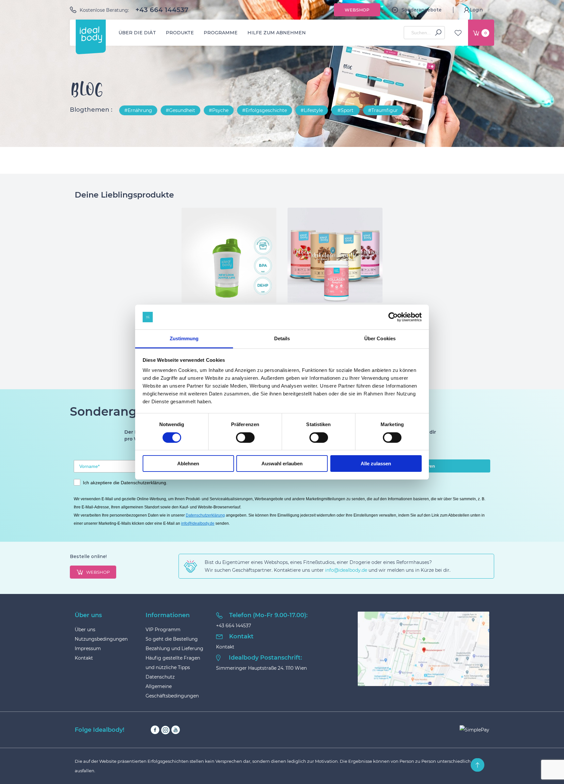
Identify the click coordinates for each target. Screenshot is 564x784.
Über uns (85, 629)
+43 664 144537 (161, 10)
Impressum (88, 648)
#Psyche (218, 110)
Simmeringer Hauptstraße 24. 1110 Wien (261, 668)
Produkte (180, 33)
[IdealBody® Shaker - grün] (228, 255)
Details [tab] (282, 338)
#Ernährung (138, 110)
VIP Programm (163, 629)
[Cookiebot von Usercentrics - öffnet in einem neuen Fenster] (393, 317)
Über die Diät (137, 33)
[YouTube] (175, 730)
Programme (221, 33)
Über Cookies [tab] (380, 338)
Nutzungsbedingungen (101, 639)
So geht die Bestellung (172, 639)
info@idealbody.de (197, 523)
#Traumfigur (383, 110)
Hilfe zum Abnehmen (276, 33)
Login (476, 10)
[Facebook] (155, 730)
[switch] (245, 437)
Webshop (357, 9)
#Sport (345, 110)
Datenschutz (160, 677)
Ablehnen (188, 463)
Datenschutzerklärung (205, 515)
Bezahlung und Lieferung (174, 648)
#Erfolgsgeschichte (264, 110)
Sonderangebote (421, 10)
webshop (98, 572)
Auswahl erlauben (282, 463)
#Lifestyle (312, 110)
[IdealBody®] (91, 35)
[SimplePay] (474, 730)
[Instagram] (165, 730)
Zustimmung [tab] (184, 338)
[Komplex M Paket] (335, 255)
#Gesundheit (180, 110)
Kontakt (84, 658)
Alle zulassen (376, 463)
